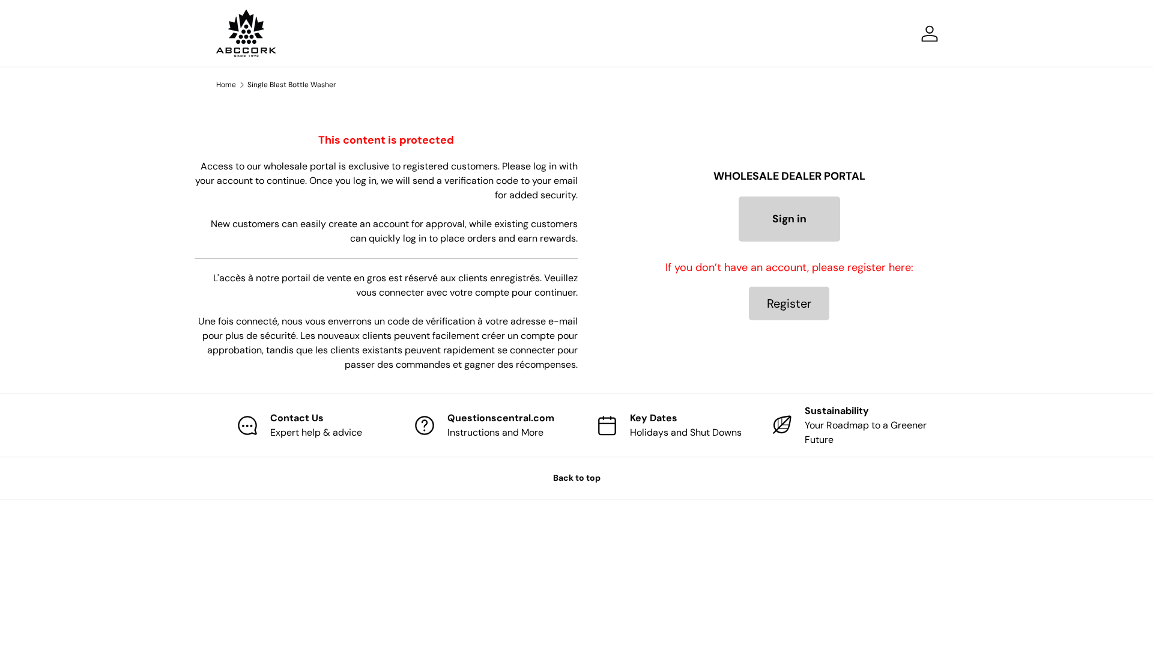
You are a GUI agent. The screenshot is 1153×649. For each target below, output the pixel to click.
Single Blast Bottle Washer (291, 84)
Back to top (577, 477)
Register (789, 303)
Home (226, 84)
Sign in (789, 218)
